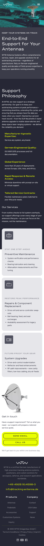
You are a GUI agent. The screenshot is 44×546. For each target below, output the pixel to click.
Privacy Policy (27, 532)
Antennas (11, 503)
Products (11, 497)
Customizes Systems (11, 517)
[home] (18, 4)
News (32, 517)
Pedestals (11, 507)
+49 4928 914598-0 (22, 484)
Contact (32, 503)
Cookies (22, 535)
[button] (38, 4)
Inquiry (11, 522)
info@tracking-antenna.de (22, 489)
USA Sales (32, 507)
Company (32, 497)
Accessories (11, 512)
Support (32, 512)
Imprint (37, 532)
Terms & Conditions (11, 532)
